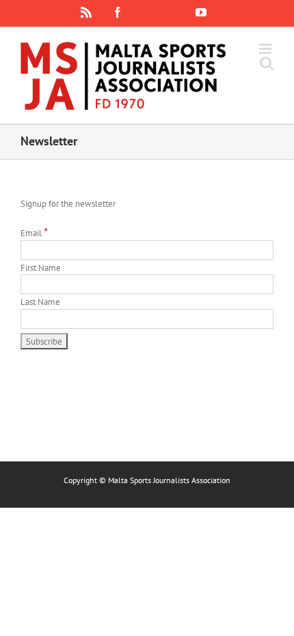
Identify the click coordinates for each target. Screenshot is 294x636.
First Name (41, 268)
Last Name (40, 302)
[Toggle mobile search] (266, 63)
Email (34, 233)
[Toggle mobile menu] (266, 49)
